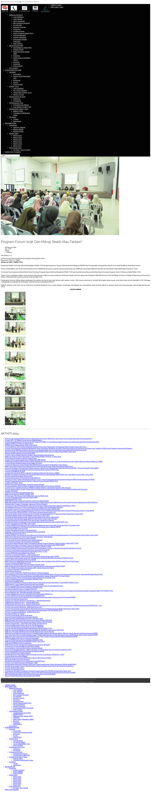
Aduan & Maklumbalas (24, 10)
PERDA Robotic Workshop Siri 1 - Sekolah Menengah (22, 602)
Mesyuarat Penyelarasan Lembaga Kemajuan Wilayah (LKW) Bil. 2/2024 (28, 546)
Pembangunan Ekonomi (17, 97)
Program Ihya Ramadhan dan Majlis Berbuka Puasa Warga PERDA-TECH (28, 628)
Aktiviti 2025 (17, 135)
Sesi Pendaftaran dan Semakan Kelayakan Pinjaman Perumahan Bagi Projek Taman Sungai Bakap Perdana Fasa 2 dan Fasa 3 (46, 447)
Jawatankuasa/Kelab (16, 45)
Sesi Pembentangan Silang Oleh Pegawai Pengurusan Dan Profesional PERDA (30, 674)
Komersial (16, 80)
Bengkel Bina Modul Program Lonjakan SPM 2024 (21, 589)
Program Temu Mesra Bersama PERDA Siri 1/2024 (21, 663)
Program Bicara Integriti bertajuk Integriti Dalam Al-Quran (23, 463)
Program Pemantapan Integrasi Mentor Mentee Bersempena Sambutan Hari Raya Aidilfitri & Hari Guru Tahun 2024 (42, 609)
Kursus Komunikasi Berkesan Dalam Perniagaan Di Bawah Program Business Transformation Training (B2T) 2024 (41, 543)
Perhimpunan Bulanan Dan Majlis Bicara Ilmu (19, 492)
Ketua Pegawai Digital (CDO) (23, 33)
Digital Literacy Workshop (13, 571)
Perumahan (17, 74)
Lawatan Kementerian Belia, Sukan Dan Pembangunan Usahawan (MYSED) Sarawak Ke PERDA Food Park (39, 558)
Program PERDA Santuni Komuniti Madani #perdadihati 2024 (24, 596)
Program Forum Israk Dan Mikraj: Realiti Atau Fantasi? (22, 646)
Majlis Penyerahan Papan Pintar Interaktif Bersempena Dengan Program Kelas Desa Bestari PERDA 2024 (39, 466)
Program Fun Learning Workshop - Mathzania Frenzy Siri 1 (23, 607)
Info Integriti (13, 68)
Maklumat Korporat (16, 15)
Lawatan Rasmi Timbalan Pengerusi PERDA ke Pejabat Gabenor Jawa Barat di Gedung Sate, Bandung (38, 488)
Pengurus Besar (19, 31)
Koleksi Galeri (14, 133)
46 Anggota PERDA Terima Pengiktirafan (18, 643)
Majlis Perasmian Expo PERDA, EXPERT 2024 (19, 494)
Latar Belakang (18, 17)
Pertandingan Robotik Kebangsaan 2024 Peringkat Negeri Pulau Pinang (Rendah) (31, 519)
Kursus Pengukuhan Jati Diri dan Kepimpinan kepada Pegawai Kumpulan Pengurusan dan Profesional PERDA (40, 597)
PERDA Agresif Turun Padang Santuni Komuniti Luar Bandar (24, 584)
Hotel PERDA (18, 84)
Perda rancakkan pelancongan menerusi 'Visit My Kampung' (24, 625)
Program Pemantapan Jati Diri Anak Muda (18, 615)
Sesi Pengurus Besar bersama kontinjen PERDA (20, 538)
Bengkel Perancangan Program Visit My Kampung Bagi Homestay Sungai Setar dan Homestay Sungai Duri (39, 666)
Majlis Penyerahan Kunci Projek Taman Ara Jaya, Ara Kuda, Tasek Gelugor (29, 537)
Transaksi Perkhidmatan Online (23, 760)
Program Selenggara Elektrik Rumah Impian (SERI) (21, 497)
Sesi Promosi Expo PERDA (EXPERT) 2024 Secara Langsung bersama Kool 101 (30, 512)
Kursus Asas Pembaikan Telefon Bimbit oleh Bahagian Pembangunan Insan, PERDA (32, 556)
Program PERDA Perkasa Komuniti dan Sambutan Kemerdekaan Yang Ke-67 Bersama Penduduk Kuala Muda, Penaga (43, 548)
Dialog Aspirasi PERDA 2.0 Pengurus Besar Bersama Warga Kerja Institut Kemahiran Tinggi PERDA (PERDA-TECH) (41, 582)
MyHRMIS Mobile (45, 11)
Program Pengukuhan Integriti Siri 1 (16, 599)
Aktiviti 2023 (17, 140)
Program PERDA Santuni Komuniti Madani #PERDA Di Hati (24, 579)
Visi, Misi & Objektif (20, 90)
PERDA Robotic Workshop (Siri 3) (15, 533)
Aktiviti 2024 (17, 137)
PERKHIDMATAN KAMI (13, 70)
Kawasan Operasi (19, 27)
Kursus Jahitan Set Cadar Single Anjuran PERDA (20, 560)
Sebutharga (17, 121)
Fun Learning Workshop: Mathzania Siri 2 (18, 569)
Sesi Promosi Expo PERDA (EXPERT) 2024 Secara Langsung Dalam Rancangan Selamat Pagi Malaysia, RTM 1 (40, 506)
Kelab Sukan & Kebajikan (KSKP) (23, 719)
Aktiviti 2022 (17, 142)
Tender (15, 119)
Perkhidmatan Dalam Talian (18, 109)
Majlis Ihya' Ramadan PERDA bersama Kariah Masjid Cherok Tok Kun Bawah (29, 631)
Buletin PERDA (18, 131)
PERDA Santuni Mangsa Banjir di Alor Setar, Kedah (21, 445)
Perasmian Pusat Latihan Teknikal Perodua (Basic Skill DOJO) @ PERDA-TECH (30, 578)
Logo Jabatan (17, 19)
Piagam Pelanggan (19, 37)
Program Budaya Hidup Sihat (14, 667)
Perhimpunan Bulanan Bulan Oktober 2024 (19, 476)
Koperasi (16, 62)
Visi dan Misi (17, 25)
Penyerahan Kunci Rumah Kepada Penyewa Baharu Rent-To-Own (26, 551)
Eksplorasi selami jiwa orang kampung (17, 659)
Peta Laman (35, 11)
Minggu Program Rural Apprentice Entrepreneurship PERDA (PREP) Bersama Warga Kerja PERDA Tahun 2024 (40, 452)
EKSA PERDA (17, 66)
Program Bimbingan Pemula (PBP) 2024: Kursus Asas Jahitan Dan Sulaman (29, 520)
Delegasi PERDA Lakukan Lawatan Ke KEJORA (20, 453)
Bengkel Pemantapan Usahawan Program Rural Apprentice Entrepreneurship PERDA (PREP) (35, 545)
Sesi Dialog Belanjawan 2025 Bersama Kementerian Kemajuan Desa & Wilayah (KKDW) (33, 527)
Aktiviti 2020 (17, 144)
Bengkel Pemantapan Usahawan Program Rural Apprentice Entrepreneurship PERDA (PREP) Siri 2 (36, 522)
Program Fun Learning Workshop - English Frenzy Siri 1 (22, 612)
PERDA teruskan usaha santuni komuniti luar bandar (22, 638)
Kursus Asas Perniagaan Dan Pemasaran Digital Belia (22, 542)
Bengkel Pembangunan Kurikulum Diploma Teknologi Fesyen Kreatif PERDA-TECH (31, 481)
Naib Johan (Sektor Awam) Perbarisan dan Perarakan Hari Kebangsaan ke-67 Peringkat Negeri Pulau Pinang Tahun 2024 (44, 514)
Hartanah (12, 72)
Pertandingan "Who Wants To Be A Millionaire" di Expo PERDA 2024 (26, 496)
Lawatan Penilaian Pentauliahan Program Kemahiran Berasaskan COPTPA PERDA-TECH (33, 610)
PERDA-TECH (14, 86)
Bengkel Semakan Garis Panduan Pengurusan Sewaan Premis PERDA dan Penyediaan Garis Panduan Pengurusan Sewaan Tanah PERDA (49, 510)
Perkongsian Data (15, 148)
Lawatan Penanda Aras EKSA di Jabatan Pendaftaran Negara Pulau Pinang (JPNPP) (32, 473)
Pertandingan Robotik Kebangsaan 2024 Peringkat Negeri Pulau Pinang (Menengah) (32, 517)
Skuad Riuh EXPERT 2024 (13, 499)
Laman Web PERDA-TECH (22, 93)
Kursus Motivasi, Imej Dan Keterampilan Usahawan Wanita (23, 648)
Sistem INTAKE (18, 95)
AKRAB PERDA (18, 50)
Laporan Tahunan (19, 127)
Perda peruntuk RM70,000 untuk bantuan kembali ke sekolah (24, 651)
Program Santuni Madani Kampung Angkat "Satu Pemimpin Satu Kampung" (29, 455)
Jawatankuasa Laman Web (22, 48)
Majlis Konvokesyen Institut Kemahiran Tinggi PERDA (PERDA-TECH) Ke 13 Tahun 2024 (33, 456)
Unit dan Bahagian (19, 35)
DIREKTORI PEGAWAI (13, 152)
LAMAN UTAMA (56, 5)
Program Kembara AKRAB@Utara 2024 (18, 563)
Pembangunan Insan (16, 103)
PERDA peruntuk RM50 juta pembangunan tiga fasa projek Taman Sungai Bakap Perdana (34, 586)
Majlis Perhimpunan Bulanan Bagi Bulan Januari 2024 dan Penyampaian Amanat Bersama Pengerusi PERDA (40, 672)
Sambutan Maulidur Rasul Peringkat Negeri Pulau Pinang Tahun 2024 (27, 515)
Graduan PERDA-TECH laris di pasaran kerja (19, 443)
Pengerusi (16, 29)
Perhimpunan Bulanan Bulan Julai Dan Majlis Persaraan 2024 (24, 564)
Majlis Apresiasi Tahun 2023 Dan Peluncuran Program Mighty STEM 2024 (28, 620)
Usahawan (16, 99)
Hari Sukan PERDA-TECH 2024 (15, 614)
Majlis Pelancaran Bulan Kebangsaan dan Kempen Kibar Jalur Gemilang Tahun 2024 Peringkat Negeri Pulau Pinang (42, 561)
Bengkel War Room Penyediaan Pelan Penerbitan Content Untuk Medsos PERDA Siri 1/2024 (34, 654)
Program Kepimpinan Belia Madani (16, 656)
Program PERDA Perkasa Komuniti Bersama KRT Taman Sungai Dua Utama (29, 568)
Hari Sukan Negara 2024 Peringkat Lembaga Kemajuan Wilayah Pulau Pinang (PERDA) (33, 486)
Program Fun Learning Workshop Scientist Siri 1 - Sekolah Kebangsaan (27, 600)
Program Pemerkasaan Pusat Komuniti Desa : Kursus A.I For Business (27, 550)
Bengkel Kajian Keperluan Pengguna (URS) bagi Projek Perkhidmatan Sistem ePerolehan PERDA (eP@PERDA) (40, 664)
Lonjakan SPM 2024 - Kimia (13, 483)
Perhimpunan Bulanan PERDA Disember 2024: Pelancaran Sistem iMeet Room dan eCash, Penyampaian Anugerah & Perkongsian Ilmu (48, 438)
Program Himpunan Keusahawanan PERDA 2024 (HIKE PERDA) (25, 460)
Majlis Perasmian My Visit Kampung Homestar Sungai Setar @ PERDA (27, 645)
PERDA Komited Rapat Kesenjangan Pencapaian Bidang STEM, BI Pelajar (28, 622)
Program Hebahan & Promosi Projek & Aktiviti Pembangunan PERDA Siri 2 (29, 594)
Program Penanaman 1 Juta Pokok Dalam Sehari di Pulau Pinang (26, 623)
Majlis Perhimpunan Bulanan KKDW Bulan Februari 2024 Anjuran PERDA (28, 658)
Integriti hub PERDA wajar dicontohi (16, 528)
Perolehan (12, 117)
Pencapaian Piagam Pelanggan (20, 40)
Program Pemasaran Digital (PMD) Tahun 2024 (20, 524)
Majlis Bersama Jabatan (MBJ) (23, 716)
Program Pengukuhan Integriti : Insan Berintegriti (20, 530)
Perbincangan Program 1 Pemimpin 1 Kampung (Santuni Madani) (26, 504)
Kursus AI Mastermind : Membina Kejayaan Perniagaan (22, 592)
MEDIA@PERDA (10, 123)
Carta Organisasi (19, 21)
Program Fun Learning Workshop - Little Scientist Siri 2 (22, 555)
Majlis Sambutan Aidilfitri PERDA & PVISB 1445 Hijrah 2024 (24, 618)
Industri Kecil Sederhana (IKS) (22, 732)
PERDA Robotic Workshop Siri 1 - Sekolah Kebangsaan (22, 604)
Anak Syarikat (17, 43)
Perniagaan (17, 101)
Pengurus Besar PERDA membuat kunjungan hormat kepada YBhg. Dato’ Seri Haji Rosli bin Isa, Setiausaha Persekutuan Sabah (46, 450)
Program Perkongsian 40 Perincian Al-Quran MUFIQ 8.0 (22, 478)
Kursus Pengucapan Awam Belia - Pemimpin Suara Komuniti (24, 484)
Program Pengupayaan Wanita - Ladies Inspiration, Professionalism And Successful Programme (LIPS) (38, 649)
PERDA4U (16, 56)
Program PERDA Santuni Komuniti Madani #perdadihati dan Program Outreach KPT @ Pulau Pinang (37, 576)
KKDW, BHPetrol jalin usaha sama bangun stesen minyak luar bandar (27, 501)
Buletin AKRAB (18, 129)
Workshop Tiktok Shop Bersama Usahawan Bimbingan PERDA (25, 532)
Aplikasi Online (18, 111)
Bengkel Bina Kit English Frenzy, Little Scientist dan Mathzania (25, 661)
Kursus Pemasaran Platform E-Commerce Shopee (21, 617)
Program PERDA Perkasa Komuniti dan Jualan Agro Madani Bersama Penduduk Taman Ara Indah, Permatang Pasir (42, 525)
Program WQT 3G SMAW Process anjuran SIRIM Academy (23, 440)
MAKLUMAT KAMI (57, 7)
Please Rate (5, 260)
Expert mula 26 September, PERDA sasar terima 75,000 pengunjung (27, 573)
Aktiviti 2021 (17, 146)
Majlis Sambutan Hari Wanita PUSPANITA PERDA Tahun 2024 (24, 641)
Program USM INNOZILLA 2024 (15, 471)
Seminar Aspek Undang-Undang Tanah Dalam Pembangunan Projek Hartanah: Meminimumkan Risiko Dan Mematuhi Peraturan (46, 489)
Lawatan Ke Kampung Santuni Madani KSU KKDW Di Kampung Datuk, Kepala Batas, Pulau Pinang (36, 465)
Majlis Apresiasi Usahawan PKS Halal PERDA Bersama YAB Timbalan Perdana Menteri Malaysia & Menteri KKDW (41, 636)
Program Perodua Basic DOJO (14, 669)
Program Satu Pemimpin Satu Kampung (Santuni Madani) (24, 540)
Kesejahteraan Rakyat (21, 105)
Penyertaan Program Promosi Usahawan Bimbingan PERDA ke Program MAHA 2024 (32, 509)
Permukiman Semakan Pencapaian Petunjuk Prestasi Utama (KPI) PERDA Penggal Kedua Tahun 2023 (38, 671)
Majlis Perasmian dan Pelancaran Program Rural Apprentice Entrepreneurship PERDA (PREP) (35, 566)
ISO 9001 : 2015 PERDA (21, 150)
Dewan (15, 82)
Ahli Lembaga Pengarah (21, 23)
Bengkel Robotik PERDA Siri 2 (14, 581)
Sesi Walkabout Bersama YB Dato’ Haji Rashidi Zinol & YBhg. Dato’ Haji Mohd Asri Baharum (34, 507)
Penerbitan (13, 125)
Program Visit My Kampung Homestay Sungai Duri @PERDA (24, 627)
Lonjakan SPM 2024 (11, 491)
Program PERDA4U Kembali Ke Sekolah (17, 653)
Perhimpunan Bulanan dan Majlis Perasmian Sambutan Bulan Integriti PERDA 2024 (32, 470)
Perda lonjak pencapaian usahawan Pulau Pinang (21, 458)
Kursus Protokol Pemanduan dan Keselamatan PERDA (22, 676)
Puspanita (16, 64)
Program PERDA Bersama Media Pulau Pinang (20, 553)
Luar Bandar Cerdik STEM (22, 107)
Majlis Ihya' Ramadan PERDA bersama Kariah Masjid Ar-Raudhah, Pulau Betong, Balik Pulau (34, 630)
